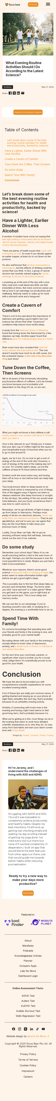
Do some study (14, 169)
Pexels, (43, 735)
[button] (48, 5)
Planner (28, 961)
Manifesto (28, 945)
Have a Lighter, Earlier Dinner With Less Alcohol (26, 152)
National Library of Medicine (34, 330)
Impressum (28, 1071)
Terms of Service (28, 1059)
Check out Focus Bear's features (28, 112)
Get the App (28, 893)
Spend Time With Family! (20, 175)
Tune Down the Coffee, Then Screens (27, 164)
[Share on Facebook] (10, 93)
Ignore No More (36, 1036)
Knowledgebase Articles (28, 956)
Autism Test (28, 1001)
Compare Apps (28, 966)
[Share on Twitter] (14, 93)
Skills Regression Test (28, 1016)
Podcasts (28, 950)
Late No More (28, 971)
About (28, 940)
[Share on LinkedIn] (18, 93)
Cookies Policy (28, 1065)
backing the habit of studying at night (29, 572)
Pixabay (50, 735)
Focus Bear (18, 730)
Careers (28, 1076)
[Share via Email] (22, 93)
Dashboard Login (28, 976)
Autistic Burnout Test (28, 1011)
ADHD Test (28, 996)
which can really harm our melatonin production (27, 517)
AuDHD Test (28, 1006)
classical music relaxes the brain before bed (24, 349)
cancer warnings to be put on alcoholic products (25, 275)
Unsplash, (34, 735)
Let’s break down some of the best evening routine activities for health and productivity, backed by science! (27, 143)
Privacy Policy (28, 1054)
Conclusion (12, 180)
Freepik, (26, 735)
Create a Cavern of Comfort (21, 159)
